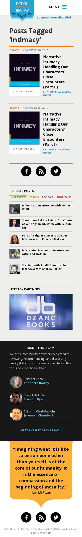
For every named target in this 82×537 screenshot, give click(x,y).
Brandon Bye (33, 399)
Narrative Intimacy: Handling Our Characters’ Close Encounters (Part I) (55, 129)
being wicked (41, 532)
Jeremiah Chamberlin (40, 415)
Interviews (18, 197)
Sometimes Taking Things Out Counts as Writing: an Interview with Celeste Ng (47, 224)
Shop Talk (64, 197)
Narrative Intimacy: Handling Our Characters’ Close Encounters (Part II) (55, 71)
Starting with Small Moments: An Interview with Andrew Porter (44, 267)
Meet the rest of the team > (41, 430)
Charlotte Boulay (36, 383)
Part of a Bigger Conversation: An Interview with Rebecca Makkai (44, 237)
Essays (14, 50)
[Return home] (22, 11)
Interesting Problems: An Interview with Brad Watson (45, 252)
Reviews (47, 197)
